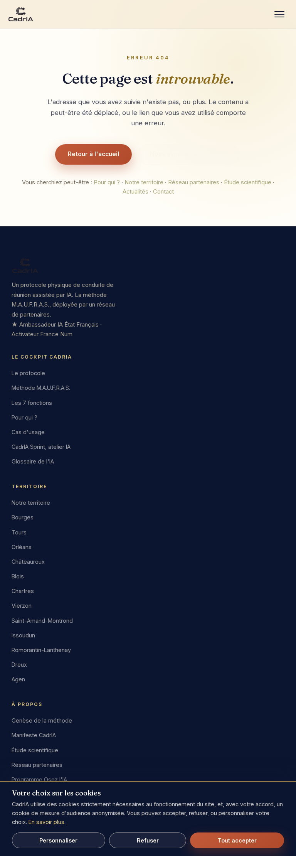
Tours (19, 532)
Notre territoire (143, 182)
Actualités (135, 191)
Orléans (22, 547)
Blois (18, 576)
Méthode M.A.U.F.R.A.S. (41, 387)
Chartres (23, 591)
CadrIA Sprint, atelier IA (41, 446)
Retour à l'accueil (93, 154)
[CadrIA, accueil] (148, 265)
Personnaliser (58, 840)
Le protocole (28, 373)
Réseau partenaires (193, 182)
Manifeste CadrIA (34, 735)
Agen (18, 679)
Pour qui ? (107, 182)
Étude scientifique (247, 182)
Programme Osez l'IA (39, 779)
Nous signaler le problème (189, 154)
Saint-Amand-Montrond (42, 620)
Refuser (148, 840)
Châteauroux (28, 561)
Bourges (23, 517)
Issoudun (23, 635)
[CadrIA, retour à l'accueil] (21, 14)
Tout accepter (237, 840)
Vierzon (22, 605)
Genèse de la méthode (42, 720)
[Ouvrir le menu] (279, 14)
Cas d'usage (28, 432)
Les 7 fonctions (32, 402)
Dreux (19, 664)
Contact (163, 191)
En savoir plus (46, 822)
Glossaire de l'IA (33, 461)
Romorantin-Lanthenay (41, 650)
